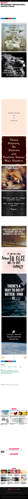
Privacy (19, 492)
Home (6, 492)
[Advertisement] (14, 12)
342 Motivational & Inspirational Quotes (6, 373)
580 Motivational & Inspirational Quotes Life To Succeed (9, 370)
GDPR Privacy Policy (15, 492)
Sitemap (9, 492)
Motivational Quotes (16, 384)
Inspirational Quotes (7, 384)
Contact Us (11, 492)
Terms (21, 492)
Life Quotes (12, 384)
